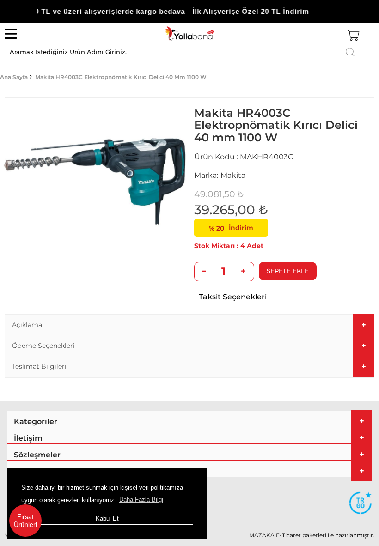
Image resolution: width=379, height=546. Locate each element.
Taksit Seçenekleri (233, 296)
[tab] (189, 325)
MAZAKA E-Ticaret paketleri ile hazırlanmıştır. (311, 535)
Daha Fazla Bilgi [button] (141, 499)
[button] (189, 325)
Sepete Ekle (288, 270)
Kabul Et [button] (107, 518)
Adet (255, 246)
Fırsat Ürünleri (25, 520)
